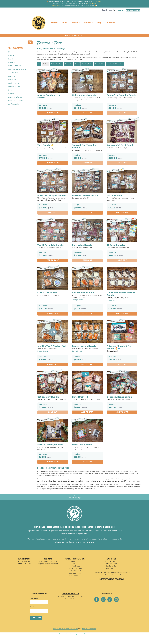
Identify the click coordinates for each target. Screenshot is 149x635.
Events (88, 23)
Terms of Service (89, 629)
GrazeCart (87, 634)
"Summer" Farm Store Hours (75, 559)
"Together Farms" (65, 596)
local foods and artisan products (86, 539)
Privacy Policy (72, 629)
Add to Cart (53, 113)
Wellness (12, 80)
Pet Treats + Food (56, 64)
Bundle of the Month (17, 69)
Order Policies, (59, 629)
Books (11, 94)
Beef (10, 52)
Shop (64, 23)
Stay (99, 23)
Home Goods (14, 87)
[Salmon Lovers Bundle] (87, 331)
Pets (10, 90)
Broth (77, 64)
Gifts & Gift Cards (15, 101)
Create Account (133, 10)
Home (54, 23)
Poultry (11, 62)
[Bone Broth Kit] (87, 382)
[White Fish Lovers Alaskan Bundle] (122, 278)
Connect (110, 23)
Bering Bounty (77, 300)
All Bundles (13, 73)
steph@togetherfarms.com (48, 564)
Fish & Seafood (14, 66)
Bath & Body (13, 83)
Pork (10, 55)
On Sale (45, 64)
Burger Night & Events (85, 526)
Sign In (120, 10)
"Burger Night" (79, 596)
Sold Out (122, 113)
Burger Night (81, 534)
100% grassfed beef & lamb (57, 531)
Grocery (12, 76)
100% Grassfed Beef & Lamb (46, 526)
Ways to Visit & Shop (106, 526)
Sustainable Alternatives (115, 64)
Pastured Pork (67, 526)
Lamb (11, 59)
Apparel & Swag (15, 97)
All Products (13, 104)
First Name (34, 598)
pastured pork (76, 531)
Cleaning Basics (86, 64)
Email (32, 607)
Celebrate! (68, 64)
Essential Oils (99, 64)
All (39, 64)
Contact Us (48, 559)
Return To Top (75, 498)
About (75, 23)
